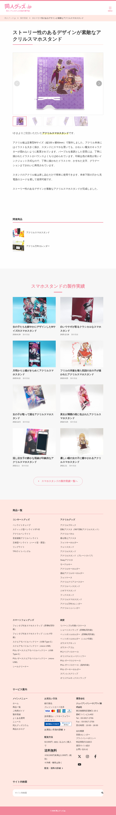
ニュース (17, 722)
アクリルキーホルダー (70, 569)
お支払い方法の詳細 (53, 730)
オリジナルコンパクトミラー (73, 656)
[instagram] (87, 756)
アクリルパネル (67, 534)
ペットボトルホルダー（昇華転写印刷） (78, 634)
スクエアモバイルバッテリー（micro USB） (32, 646)
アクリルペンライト (22, 534)
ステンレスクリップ (69, 674)
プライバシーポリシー (86, 738)
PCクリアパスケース (69, 652)
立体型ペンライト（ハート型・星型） (29, 543)
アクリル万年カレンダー (38, 246)
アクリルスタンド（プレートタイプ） (77, 556)
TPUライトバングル (22, 551)
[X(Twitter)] (79, 756)
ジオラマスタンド (68, 591)
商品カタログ (19, 729)
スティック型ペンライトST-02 (26, 529)
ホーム (16, 703)
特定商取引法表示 (84, 742)
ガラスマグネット (68, 643)
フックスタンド (67, 595)
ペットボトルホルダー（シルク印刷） (77, 639)
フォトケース (66, 578)
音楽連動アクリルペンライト (25, 538)
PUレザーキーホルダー (70, 669)
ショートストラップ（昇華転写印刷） (78, 630)
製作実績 (26, 335)
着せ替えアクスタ (68, 538)
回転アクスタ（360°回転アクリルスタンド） (80, 529)
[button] (99, 83)
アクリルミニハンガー (70, 608)
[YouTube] (79, 764)
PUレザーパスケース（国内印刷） (75, 665)
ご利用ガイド (19, 711)
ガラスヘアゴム (67, 647)
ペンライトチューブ (22, 525)
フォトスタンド (67, 547)
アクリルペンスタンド (70, 586)
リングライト (19, 547)
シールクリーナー (21, 667)
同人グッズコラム (21, 725)
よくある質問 (19, 718)
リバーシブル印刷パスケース (73, 626)
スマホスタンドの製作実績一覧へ (60, 481)
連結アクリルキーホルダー (72, 573)
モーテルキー (66, 564)
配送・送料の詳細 (52, 768)
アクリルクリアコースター (72, 582)
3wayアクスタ (66, 560)
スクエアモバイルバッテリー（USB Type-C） (33, 642)
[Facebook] (95, 756)
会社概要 (80, 731)
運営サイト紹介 (83, 746)
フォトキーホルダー (69, 543)
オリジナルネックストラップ (73, 678)
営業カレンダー (83, 735)
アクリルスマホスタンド (38, 232)
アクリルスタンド (68, 551)
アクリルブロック (68, 525)
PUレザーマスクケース (70, 661)
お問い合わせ (82, 749)
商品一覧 (17, 707)
